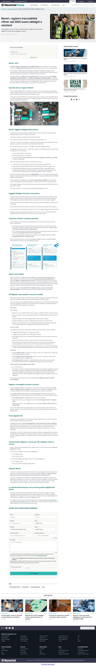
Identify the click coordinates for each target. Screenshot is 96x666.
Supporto (82, 1)
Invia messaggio (34, 573)
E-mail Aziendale (14, 533)
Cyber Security (4, 613)
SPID (41, 188)
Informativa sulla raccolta (48, 664)
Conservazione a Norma (15, 587)
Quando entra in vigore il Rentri (19, 54)
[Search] (73, 5)
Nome (11, 514)
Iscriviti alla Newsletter (88, 628)
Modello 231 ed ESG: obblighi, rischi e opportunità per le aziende (34, 617)
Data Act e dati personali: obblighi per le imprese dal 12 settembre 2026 (82, 617)
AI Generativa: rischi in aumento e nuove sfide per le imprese (11, 616)
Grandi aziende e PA (6, 1)
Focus (73, 1)
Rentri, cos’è (14, 52)
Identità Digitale (53, 613)
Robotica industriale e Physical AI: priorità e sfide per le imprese (75, 74)
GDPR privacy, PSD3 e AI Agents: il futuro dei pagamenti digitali (75, 59)
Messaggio (12, 539)
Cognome (37, 514)
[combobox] (37, 535)
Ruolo (36, 521)
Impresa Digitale (11, 9)
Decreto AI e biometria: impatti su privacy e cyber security (59, 616)
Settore (36, 527)
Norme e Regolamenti (35, 587)
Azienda (12, 521)
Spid (43, 587)
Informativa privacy (42, 555)
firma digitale (51, 500)
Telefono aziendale (39, 533)
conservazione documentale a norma (19, 501)
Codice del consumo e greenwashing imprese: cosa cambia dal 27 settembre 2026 (74, 89)
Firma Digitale (25, 587)
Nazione (12, 527)
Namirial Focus (4, 9)
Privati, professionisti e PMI (20, 1)
